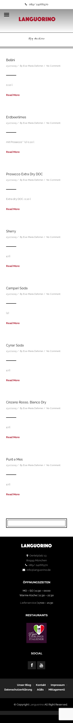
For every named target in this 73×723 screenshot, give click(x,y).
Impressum (58, 684)
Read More (13, 95)
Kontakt (41, 684)
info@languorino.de (39, 569)
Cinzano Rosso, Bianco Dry (26, 402)
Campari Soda (17, 288)
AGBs (40, 689)
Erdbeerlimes (16, 117)
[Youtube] (41, 665)
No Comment (53, 66)
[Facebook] (32, 665)
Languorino (36, 704)
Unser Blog (24, 684)
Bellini (10, 60)
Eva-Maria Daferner (33, 66)
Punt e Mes (14, 459)
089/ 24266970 (38, 4)
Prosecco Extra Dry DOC (24, 174)
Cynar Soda (15, 345)
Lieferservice (28, 602)
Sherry (11, 231)
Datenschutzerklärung (18, 689)
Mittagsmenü (56, 689)
